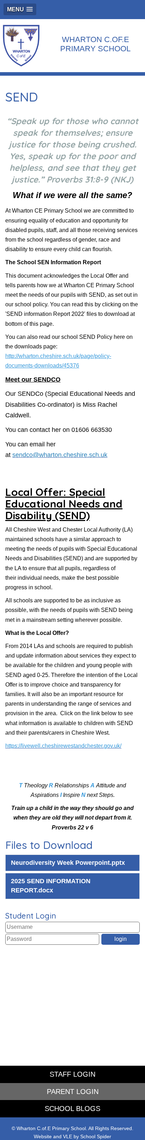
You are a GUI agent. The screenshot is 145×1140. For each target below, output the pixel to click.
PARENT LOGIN (73, 1091)
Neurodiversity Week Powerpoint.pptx (68, 862)
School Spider (95, 1136)
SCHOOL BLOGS (72, 1108)
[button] (20, 9)
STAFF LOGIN (72, 1074)
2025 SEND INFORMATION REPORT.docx (50, 886)
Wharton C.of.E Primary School (95, 44)
